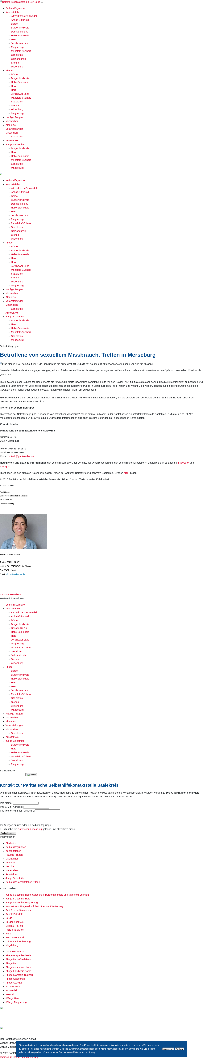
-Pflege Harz (12, 998)
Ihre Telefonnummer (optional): (17, 810)
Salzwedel (11, 990)
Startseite (11, 843)
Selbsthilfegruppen (16, 8)
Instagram (5, 466)
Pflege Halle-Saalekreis (18, 959)
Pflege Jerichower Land (18, 967)
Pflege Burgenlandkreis (18, 955)
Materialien (12, 132)
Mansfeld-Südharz (21, 51)
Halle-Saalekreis (20, 35)
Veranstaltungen (14, 128)
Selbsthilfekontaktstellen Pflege (23, 882)
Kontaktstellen (13, 12)
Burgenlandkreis (20, 27)
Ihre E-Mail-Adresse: (11, 806)
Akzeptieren (168, 1049)
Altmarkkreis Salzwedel (24, 16)
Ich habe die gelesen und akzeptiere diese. (39, 829)
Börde (14, 23)
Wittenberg (17, 66)
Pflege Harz (12, 963)
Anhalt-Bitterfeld (20, 20)
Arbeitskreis (12, 140)
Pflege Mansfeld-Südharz (19, 975)
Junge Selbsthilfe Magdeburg (22, 902)
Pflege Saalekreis (15, 978)
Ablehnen (179, 1049)
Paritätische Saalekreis (18, 910)
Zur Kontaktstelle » (10, 594)
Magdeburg (17, 47)
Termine (10, 866)
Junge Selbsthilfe (15, 144)
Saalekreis (17, 55)
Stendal (15, 62)
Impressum (6, 1057)
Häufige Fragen (14, 117)
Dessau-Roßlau (19, 31)
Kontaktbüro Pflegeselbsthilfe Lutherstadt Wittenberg (35, 906)
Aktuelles (11, 125)
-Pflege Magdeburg (16, 1002)
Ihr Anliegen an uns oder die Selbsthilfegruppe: (26, 825)
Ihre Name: (6, 803)
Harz (13, 39)
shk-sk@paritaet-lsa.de (21, 456)
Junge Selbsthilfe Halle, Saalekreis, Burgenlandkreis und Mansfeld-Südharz (47, 894)
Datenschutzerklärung (30, 829)
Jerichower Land (20, 43)
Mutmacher (12, 121)
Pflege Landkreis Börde (18, 971)
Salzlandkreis (18, 59)
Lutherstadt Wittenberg (18, 941)
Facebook (183, 462)
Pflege (9, 70)
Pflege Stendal (14, 982)
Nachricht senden (8, 833)
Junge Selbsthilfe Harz (18, 898)
